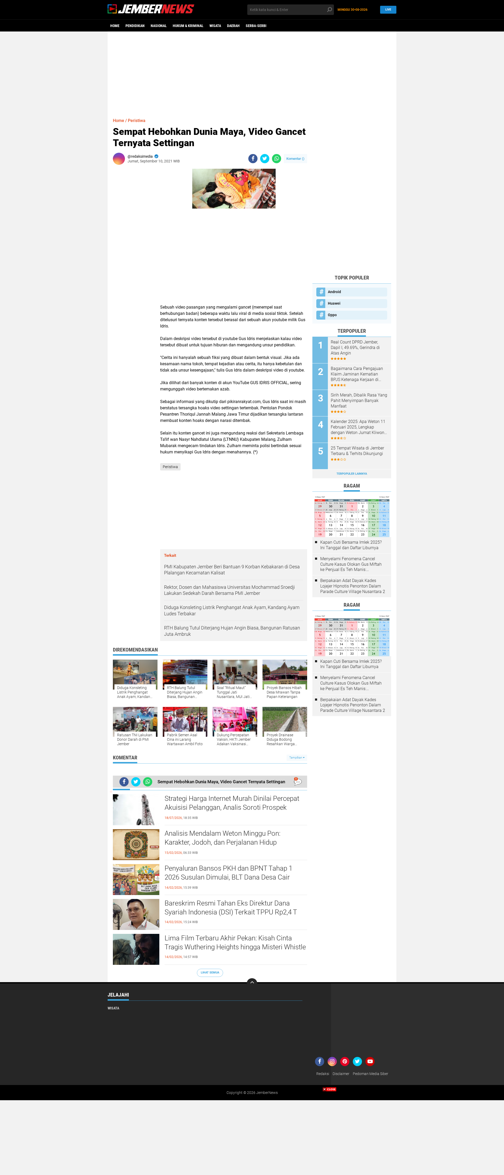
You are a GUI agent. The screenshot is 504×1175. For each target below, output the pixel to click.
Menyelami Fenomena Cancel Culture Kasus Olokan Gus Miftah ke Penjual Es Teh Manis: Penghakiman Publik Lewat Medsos (351, 564)
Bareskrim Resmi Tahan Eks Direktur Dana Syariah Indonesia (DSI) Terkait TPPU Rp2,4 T (231, 907)
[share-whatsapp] (276, 158)
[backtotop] (252, 983)
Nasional (159, 26)
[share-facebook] (253, 158)
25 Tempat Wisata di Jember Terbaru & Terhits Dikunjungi (357, 451)
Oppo (332, 315)
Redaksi (322, 1074)
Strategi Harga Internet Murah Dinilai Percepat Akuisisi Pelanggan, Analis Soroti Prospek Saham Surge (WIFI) (232, 807)
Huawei (334, 303)
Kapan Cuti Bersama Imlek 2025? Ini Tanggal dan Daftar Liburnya (351, 545)
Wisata (215, 26)
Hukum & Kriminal (188, 26)
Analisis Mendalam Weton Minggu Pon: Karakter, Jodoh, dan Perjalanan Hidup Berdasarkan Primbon (222, 842)
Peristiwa (136, 120)
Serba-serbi (256, 26)
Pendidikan (135, 26)
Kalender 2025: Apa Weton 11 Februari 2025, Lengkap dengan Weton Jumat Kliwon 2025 (358, 427)
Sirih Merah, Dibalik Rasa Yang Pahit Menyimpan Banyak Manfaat (359, 401)
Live (388, 9)
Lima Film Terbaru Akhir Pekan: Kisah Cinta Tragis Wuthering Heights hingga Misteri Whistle (235, 942)
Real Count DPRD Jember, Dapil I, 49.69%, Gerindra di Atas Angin (355, 348)
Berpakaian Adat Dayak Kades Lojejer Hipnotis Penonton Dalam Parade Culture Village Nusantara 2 (352, 586)
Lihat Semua (210, 972)
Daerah (233, 26)
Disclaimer (341, 1074)
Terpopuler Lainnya (352, 473)
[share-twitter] (264, 158)
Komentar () (295, 159)
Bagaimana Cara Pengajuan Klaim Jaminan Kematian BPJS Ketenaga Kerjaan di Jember (357, 374)
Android (334, 292)
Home (114, 26)
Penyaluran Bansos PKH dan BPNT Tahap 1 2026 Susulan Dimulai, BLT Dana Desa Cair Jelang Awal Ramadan (228, 877)
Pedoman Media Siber (370, 1074)
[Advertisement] (252, 72)
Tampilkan (296, 757)
